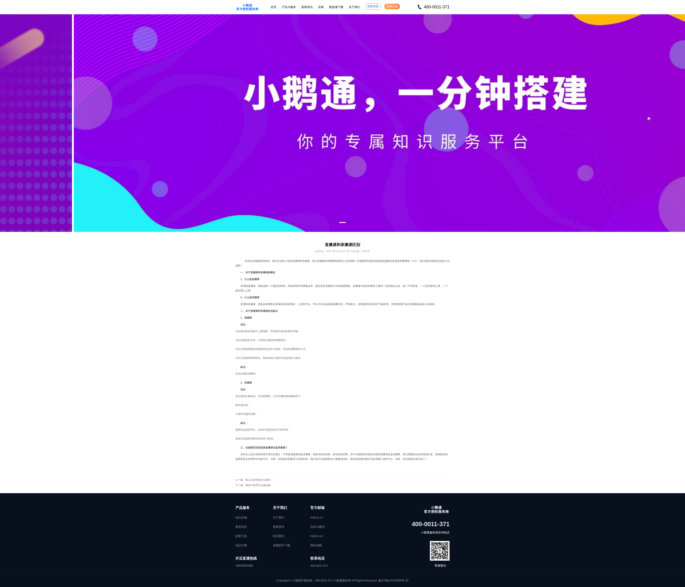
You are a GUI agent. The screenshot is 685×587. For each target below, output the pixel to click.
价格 (321, 7)
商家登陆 (373, 6)
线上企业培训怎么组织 (257, 479)
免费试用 (392, 6)
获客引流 (241, 536)
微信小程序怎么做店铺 (257, 485)
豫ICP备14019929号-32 (393, 580)
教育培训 (241, 526)
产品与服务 (289, 7)
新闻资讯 (307, 7)
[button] (334, 222)
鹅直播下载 (336, 7)
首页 (273, 7)
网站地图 (316, 545)
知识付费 (241, 545)
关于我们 (354, 7)
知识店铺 (241, 517)
